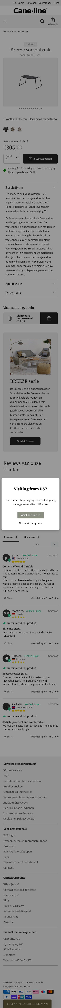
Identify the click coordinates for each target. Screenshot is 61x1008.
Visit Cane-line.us (30, 515)
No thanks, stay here (30, 523)
